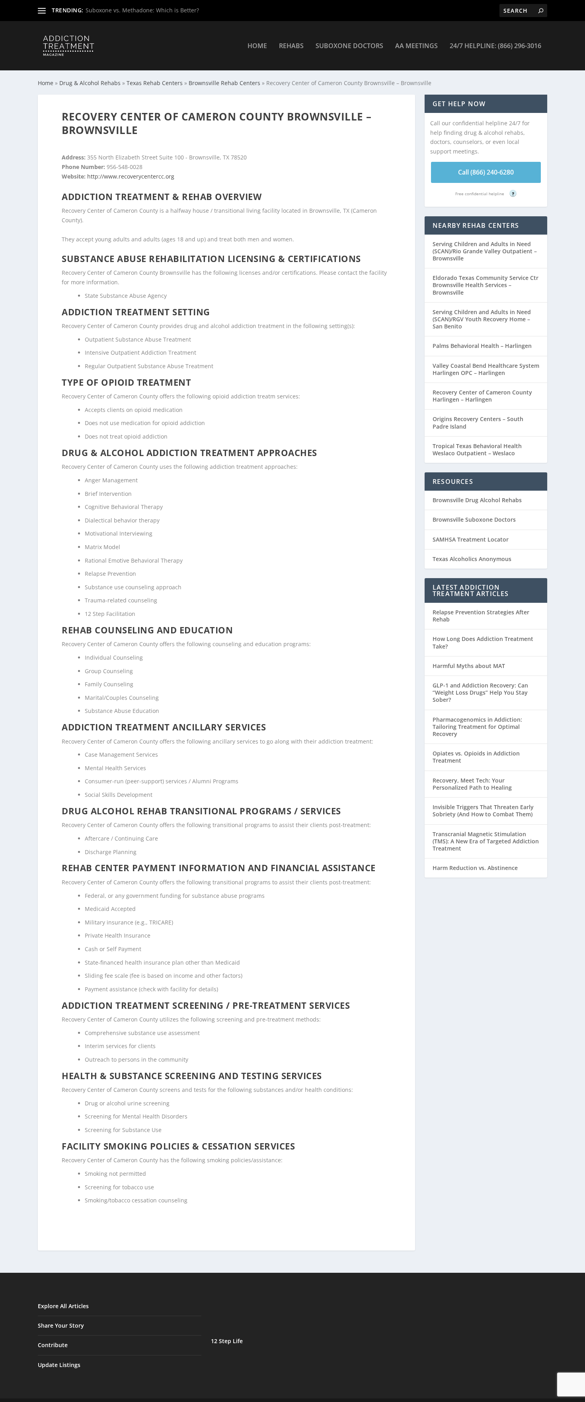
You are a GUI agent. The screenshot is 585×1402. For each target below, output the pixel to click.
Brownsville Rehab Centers (224, 83)
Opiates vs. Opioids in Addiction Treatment (476, 757)
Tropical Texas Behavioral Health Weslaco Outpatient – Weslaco (477, 449)
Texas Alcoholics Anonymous (472, 559)
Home (257, 46)
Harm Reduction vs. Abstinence (475, 868)
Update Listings (59, 1365)
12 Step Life (227, 1341)
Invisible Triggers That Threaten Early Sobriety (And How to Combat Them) (483, 810)
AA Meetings (416, 46)
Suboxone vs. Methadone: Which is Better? (142, 10)
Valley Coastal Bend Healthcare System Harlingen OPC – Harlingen (486, 369)
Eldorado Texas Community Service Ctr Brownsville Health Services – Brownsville (485, 285)
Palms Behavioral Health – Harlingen (482, 346)
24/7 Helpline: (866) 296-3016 (495, 46)
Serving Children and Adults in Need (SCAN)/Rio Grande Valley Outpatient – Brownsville (485, 251)
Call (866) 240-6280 (486, 172)
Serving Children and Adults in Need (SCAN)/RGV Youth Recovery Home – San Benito (482, 319)
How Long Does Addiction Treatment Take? (483, 642)
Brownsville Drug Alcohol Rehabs (477, 500)
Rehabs (291, 46)
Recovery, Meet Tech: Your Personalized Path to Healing (472, 784)
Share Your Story (61, 1325)
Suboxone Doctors (349, 46)
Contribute (53, 1345)
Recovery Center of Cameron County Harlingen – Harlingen (482, 395)
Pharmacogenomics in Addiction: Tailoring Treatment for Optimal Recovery (477, 727)
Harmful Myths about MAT (469, 666)
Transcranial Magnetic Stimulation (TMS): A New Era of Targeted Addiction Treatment (486, 841)
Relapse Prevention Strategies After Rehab (481, 615)
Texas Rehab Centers (155, 83)
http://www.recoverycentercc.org (130, 176)
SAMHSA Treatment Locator (471, 539)
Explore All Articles (63, 1306)
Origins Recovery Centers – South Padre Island (478, 422)
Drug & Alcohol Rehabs (90, 83)
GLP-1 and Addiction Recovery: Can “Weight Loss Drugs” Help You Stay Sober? (480, 692)
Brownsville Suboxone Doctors (474, 519)
